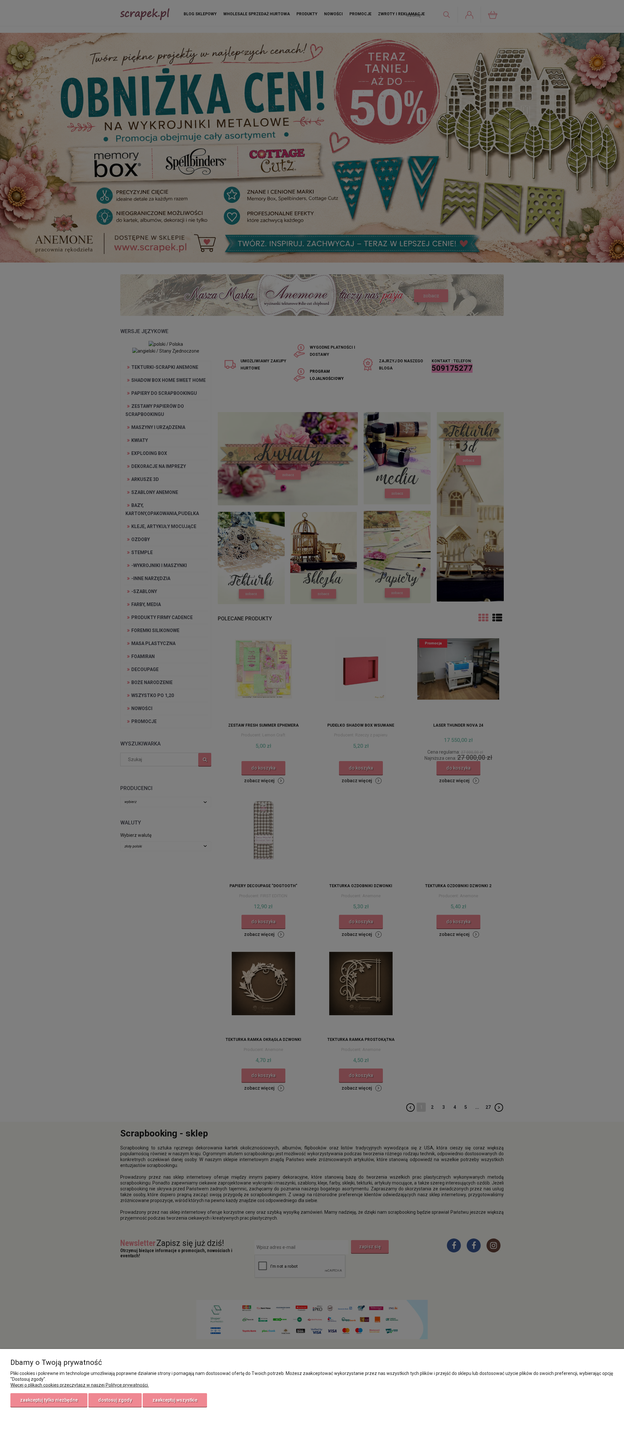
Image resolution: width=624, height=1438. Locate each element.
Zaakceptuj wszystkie (174, 1400)
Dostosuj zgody (115, 1400)
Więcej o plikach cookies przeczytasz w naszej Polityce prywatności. (79, 1385)
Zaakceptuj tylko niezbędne (49, 1400)
